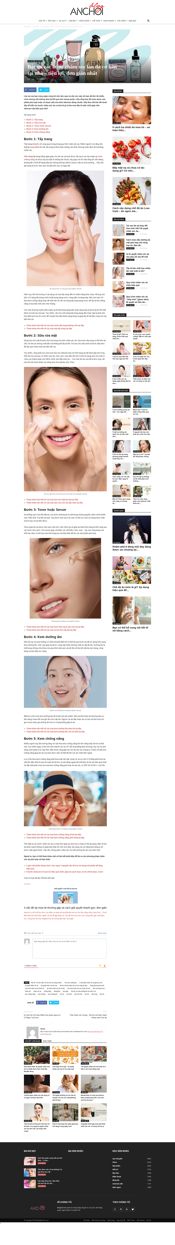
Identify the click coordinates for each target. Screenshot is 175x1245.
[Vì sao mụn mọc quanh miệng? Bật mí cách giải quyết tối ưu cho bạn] (142, 326)
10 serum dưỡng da (70, 982)
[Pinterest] (120, 1209)
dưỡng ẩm (57, 991)
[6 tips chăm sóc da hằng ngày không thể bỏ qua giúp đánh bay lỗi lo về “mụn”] (121, 371)
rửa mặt (69, 994)
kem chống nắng (30, 994)
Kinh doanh (108, 21)
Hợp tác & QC (121, 1220)
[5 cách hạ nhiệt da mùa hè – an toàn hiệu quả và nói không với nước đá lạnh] (131, 110)
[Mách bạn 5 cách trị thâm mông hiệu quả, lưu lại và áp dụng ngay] (142, 401)
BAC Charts (131, 1220)
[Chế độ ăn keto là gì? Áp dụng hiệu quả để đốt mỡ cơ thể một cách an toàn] (131, 570)
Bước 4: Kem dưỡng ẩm (37, 129)
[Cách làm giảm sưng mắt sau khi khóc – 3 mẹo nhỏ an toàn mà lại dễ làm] (30, 1161)
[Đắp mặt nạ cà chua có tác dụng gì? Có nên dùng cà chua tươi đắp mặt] (131, 151)
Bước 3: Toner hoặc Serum (38, 126)
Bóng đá (115, 1180)
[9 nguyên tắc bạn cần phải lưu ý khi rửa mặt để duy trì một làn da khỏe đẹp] (142, 424)
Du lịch (62, 21)
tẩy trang (94, 994)
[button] (148, 21)
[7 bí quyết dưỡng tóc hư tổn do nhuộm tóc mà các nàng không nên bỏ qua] (65, 1084)
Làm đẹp (72, 21)
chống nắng (47, 991)
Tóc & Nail (56, 1092)
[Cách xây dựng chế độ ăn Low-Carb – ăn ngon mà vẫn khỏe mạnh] (131, 191)
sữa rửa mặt (78, 994)
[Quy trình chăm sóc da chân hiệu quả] (118, 287)
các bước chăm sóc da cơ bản (56, 988)
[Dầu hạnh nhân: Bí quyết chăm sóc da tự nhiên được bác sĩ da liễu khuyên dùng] (37, 1055)
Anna (42, 1029)
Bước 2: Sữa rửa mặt (36, 123)
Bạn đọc (132, 21)
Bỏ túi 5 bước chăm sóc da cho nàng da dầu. (74, 985)
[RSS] (126, 1209)
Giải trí (42, 21)
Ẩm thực (52, 21)
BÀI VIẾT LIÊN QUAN (32, 1041)
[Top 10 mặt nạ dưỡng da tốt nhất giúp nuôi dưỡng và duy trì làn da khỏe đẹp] (142, 468)
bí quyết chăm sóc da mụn (49, 985)
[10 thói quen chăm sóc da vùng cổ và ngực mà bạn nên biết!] (37, 1084)
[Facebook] (114, 1209)
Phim (114, 1162)
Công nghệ (84, 21)
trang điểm (34, 147)
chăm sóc (28, 991)
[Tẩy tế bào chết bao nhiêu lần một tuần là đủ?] (118, 273)
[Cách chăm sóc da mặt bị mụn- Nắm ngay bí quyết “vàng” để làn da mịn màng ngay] (121, 468)
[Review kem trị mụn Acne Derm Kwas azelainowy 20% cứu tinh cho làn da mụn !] (94, 1084)
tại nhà (87, 994)
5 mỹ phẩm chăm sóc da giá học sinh (90, 982)
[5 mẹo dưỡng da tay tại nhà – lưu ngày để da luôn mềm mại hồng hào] (121, 401)
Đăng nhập (102, 933)
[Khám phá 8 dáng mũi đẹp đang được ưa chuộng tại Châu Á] (131, 530)
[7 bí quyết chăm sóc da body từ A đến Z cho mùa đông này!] (94, 1055)
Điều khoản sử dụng (98, 1220)
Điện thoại (116, 1176)
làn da (62, 994)
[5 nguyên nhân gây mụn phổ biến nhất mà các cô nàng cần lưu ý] (94, 1112)
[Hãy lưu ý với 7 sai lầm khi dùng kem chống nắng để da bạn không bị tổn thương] (142, 446)
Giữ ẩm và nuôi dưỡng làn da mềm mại (83, 991)
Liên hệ (148, 1220)
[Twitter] (132, 1209)
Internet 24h (117, 1184)
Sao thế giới (117, 1159)
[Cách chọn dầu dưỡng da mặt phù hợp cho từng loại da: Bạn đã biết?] (118, 244)
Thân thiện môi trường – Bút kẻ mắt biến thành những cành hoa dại (88, 1016)
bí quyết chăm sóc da (31, 985)
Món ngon (116, 1187)
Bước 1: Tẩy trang (34, 120)
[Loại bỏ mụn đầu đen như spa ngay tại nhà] (121, 348)
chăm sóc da (37, 991)
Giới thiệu (87, 1220)
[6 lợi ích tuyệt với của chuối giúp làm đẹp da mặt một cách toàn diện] (142, 348)
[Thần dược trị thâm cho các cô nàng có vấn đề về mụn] (142, 371)
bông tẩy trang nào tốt (97, 985)
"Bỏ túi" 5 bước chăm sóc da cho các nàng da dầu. (46, 982)
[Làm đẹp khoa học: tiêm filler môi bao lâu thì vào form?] (30, 1184)
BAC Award (140, 1220)
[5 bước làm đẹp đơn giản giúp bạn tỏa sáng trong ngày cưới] (65, 1112)
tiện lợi (102, 994)
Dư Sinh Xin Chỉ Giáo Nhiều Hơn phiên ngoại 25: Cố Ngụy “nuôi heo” (42, 1016)
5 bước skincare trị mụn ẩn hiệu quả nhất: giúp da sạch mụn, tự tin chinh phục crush (64, 872)
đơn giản (65, 991)
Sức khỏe (121, 21)
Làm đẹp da (38, 61)
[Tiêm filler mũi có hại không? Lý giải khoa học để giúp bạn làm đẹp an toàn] (30, 1172)
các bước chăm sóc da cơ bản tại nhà (78, 988)
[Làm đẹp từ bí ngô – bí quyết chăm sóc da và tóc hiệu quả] (65, 1055)
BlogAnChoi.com (63, 1207)
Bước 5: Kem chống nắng (38, 132)
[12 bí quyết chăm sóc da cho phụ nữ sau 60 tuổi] (118, 259)
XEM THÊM (47, 1041)
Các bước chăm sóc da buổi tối (34, 988)
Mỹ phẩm (84, 1092)
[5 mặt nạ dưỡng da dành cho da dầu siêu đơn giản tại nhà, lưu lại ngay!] (121, 424)
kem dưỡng (41, 994)
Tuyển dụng (111, 1220)
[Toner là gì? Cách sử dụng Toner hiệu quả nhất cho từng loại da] (121, 326)
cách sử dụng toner (99, 988)
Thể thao (96, 21)
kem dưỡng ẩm (53, 994)
